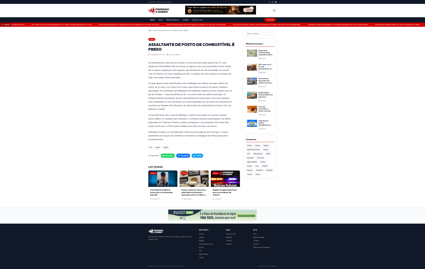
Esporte (249, 170)
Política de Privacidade (261, 247)
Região (266, 145)
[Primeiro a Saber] (158, 10)
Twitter (198, 156)
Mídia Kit (229, 237)
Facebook (184, 156)
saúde (268, 154)
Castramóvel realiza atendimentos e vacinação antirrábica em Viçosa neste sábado (331, 25)
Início (150, 30)
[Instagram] (273, 2)
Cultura (249, 166)
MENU (152, 20)
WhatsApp (169, 156)
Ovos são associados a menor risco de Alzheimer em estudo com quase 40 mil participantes (260, 25)
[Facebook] (269, 2)
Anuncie (229, 244)
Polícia (151, 39)
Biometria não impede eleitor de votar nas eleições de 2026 (391, 25)
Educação (250, 158)
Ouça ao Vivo (231, 234)
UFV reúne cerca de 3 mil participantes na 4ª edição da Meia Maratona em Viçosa (55, 25)
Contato (186, 20)
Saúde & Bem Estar (253, 149)
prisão (158, 147)
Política (263, 162)
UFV (248, 154)
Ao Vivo (271, 20)
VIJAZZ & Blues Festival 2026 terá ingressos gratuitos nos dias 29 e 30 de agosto (189, 25)
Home (160, 20)
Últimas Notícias (172, 20)
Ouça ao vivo (197, 20)
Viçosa (165, 147)
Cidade (257, 145)
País (257, 166)
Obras (258, 174)
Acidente (269, 170)
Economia (260, 158)
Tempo (249, 174)
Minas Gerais (258, 154)
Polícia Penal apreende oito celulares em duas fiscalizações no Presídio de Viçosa (122, 25)
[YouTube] (276, 2)
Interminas (273, 266)
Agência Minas (252, 162)
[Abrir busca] (274, 10)
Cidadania (259, 170)
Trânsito (265, 166)
